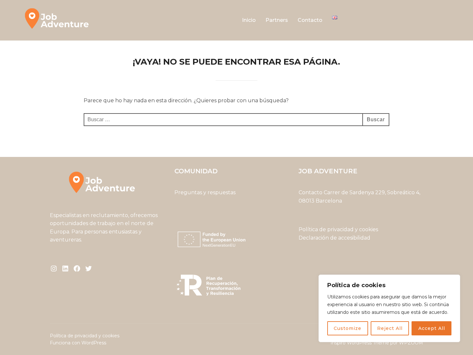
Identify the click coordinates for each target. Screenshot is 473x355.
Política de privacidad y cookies (339, 229)
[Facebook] (77, 268)
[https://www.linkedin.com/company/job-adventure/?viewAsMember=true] (65, 268)
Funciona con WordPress (78, 343)
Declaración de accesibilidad (334, 238)
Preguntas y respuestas (205, 192)
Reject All (390, 328)
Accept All (431, 328)
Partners (276, 20)
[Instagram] (54, 268)
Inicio (249, 20)
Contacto (310, 20)
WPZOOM (411, 343)
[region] (389, 308)
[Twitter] (88, 268)
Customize (347, 328)
